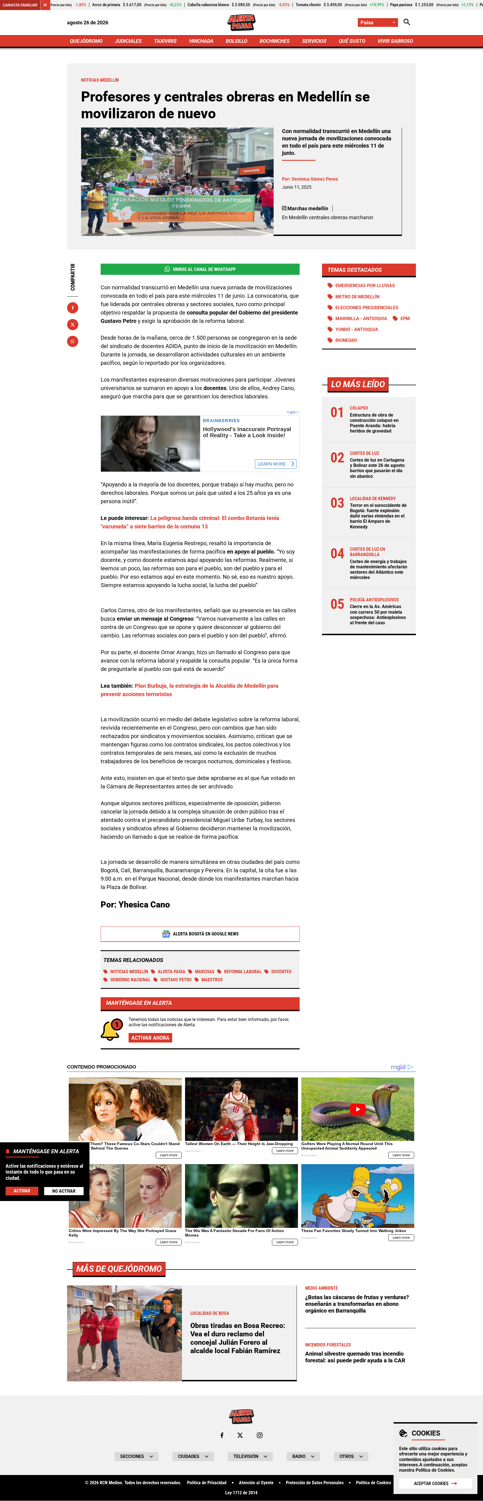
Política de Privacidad (206, 1483)
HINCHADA (201, 41)
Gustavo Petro (176, 979)
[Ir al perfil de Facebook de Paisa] (222, 1435)
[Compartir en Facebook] (72, 307)
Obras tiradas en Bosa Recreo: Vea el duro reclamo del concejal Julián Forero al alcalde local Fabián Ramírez (237, 1338)
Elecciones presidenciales (366, 307)
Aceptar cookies (431, 1483)
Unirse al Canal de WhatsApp (204, 269)
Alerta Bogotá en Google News (206, 934)
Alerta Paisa (171, 971)
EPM (405, 318)
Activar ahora (150, 1037)
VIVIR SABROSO (395, 41)
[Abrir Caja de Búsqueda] (407, 22)
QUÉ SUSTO (352, 41)
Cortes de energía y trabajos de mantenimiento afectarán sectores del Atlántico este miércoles (378, 569)
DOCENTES (281, 971)
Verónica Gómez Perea (315, 179)
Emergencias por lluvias (365, 285)
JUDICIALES (128, 41)
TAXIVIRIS (165, 41)
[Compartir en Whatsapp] (72, 341)
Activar (22, 1190)
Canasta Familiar (20, 5)
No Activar (63, 1190)
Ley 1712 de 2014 (241, 1493)
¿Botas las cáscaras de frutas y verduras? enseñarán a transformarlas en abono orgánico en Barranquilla (357, 1304)
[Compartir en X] (72, 324)
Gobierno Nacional (130, 979)
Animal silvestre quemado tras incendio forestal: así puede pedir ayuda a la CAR (355, 1357)
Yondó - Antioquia (356, 329)
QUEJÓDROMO (86, 41)
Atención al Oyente (256, 1483)
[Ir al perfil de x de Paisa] (240, 1435)
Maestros (212, 979)
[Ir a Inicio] (241, 22)
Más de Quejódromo (119, 1269)
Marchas (204, 971)
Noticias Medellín (129, 971)
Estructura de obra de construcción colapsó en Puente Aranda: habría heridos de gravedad (374, 423)
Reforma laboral (243, 971)
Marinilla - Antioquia (361, 318)
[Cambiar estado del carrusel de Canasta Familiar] (45, 5)
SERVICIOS (314, 41)
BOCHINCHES (275, 41)
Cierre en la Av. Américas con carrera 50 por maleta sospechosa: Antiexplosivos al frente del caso (378, 614)
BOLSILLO (236, 41)
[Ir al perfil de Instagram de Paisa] (259, 1435)
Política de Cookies (435, 1470)
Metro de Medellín (357, 296)
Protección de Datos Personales (315, 1483)
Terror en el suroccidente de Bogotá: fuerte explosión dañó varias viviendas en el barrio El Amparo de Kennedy (378, 516)
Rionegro (346, 340)
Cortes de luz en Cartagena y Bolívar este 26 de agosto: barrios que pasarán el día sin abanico (378, 468)
